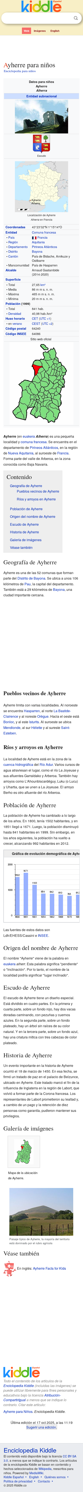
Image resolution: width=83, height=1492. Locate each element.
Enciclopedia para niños (20, 71)
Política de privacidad (18, 1481)
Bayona (37, 251)
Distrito (13, 251)
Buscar (76, 18)
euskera (29, 436)
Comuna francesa (44, 232)
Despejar (67, 18)
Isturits (34, 721)
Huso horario (15, 318)
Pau (27, 583)
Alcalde (11, 270)
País (11, 237)
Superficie (13, 279)
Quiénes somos (55, 1477)
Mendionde (11, 727)
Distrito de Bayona (31, 578)
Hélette (36, 727)
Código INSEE (16, 334)
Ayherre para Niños (18, 1411)
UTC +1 (45, 318)
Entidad (11, 232)
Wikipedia (45, 1469)
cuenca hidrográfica (18, 764)
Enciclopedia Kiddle (18, 1385)
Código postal (16, 328)
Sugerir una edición (41, 1427)
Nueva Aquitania (20, 453)
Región (13, 242)
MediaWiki (36, 1473)
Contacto (44, 1481)
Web (26, 31)
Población (13, 303)
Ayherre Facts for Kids (49, 1268)
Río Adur (46, 764)
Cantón (13, 256)
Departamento (18, 246)
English (54, 31)
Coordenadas (15, 227)
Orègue (43, 716)
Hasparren (32, 710)
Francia (42, 237)
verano (17, 323)
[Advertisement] (41, 47)
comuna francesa (34, 441)
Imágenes (40, 31)
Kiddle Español (14, 1477)
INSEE (43, 935)
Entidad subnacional (41, 96)
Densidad (14, 313)
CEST (36, 323)
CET (35, 318)
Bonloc (8, 721)
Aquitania (38, 242)
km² (43, 284)
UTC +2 (47, 323)
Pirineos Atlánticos (44, 246)
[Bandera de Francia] (34, 237)
